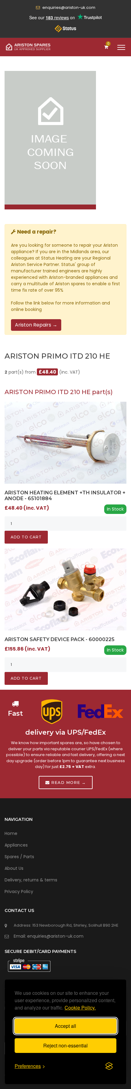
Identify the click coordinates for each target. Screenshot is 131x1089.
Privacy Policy (19, 891)
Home (11, 833)
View (66, 442)
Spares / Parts (19, 857)
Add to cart (26, 537)
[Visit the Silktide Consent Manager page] (109, 1066)
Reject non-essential (65, 1045)
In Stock (115, 509)
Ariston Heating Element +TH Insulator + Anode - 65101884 (65, 495)
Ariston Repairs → (36, 324)
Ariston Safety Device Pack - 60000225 (60, 639)
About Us (14, 868)
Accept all (65, 1025)
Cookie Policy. (80, 1007)
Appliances (16, 845)
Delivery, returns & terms (31, 880)
